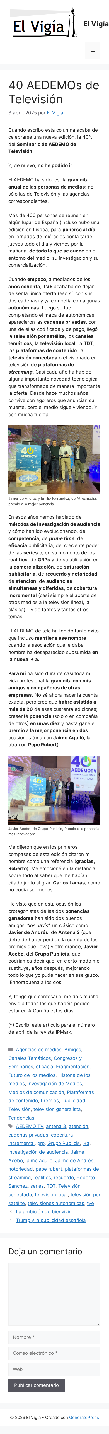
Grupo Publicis (63, 1143)
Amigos (72, 1049)
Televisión (19, 1109)
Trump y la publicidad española (51, 1220)
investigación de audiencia (38, 1152)
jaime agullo (39, 1160)
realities (42, 1177)
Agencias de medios (39, 1049)
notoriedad (20, 1169)
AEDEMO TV (29, 1126)
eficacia (44, 1066)
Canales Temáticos (29, 1058)
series (37, 1186)
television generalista (57, 1109)
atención (78, 1126)
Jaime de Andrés (74, 1160)
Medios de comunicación (36, 1092)
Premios (50, 1100)
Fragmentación (72, 1066)
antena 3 (56, 1126)
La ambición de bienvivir (43, 1211)
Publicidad (73, 1100)
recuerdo (64, 1177)
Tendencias (21, 1118)
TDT (51, 1186)
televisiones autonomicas (56, 1203)
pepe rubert (49, 1169)
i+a (86, 1143)
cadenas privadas (28, 1135)
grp (41, 1143)
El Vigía (96, 24)
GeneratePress (84, 1417)
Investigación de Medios (55, 1083)
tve (90, 1203)
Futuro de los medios (31, 1075)
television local (51, 1194)
